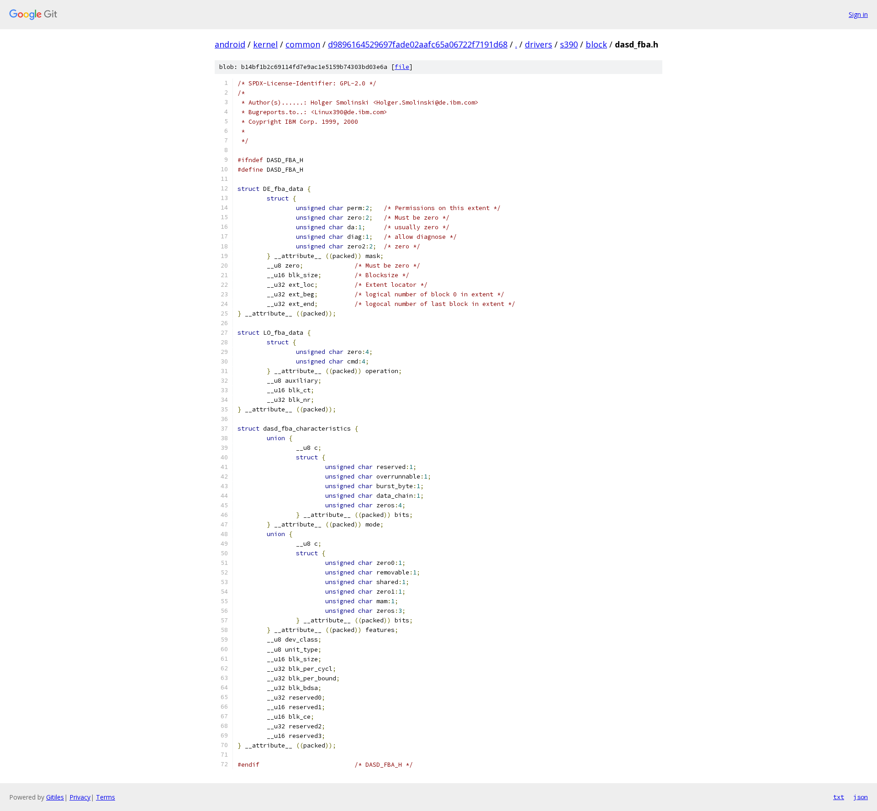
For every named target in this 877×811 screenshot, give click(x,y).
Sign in (858, 14)
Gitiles (55, 797)
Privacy (79, 797)
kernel (265, 44)
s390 (569, 44)
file (402, 67)
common (302, 44)
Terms (105, 797)
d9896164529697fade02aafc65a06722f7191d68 (417, 44)
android (230, 44)
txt (838, 797)
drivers (538, 44)
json (860, 797)
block (596, 44)
